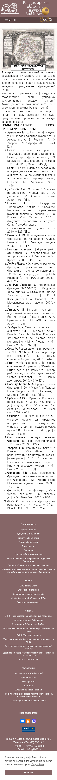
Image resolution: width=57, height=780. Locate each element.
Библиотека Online (28, 586)
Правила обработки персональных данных (28, 565)
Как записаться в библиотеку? (28, 673)
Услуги (28, 580)
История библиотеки (28, 542)
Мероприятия (28, 681)
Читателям (28, 668)
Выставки (28, 685)
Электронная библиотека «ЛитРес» (28, 624)
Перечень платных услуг (28, 602)
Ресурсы (28, 610)
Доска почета (28, 546)
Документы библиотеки (28, 534)
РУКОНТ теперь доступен (29, 635)
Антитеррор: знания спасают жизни (28, 701)
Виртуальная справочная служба (28, 594)
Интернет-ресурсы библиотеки (28, 620)
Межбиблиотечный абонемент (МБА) (28, 598)
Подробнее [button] (37, 764)
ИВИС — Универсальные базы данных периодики (28, 616)
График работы (28, 529)
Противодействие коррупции (29, 554)
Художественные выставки (28, 690)
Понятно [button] (28, 772)
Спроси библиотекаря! (28, 590)
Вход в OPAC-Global (28, 659)
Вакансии (28, 550)
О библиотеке (28, 524)
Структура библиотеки (28, 538)
